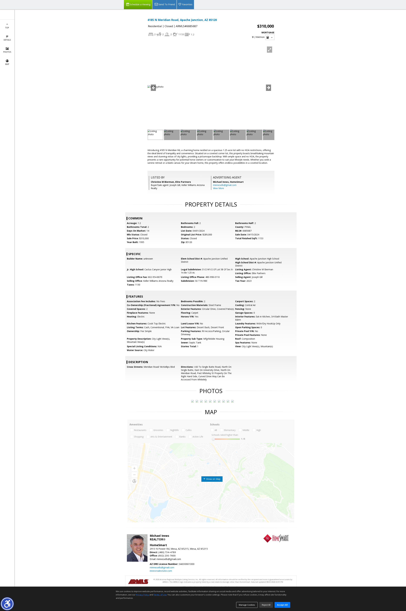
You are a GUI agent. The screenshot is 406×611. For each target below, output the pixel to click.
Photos (7, 52)
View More (218, 188)
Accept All (282, 604)
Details (7, 40)
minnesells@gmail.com (224, 185)
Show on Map (213, 478)
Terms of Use (160, 594)
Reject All (266, 604)
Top (7, 27)
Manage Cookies (247, 604)
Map (7, 64)
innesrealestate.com (161, 570)
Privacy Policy (142, 594)
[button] (7, 604)
